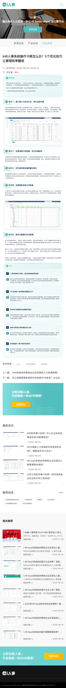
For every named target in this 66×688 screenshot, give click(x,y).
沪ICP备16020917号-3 (47, 685)
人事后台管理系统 (30, 364)
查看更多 (61, 492)
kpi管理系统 (44, 364)
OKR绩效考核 (28, 499)
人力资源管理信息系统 (11, 503)
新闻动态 (19, 43)
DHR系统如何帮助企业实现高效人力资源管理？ (35, 372)
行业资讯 (47, 43)
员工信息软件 (51, 499)
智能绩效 (39, 499)
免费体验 (33, 29)
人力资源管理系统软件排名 (12, 499)
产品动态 (33, 43)
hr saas (18, 364)
